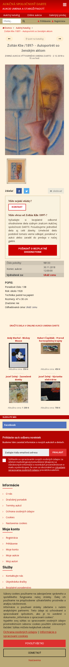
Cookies (10, 517)
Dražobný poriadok (16, 499)
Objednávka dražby (16, 581)
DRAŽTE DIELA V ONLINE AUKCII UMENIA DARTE (34, 325)
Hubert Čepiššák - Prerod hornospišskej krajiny (50, 339)
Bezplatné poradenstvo (18, 587)
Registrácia (59, 21)
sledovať (57, 190)
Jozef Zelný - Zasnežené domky (18, 378)
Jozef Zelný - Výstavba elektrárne (50, 378)
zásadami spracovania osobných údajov (36, 469)
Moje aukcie (12, 555)
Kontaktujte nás (14, 575)
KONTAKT (17, 207)
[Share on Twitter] (26, 191)
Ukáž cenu (50, 275)
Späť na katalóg (35, 38)
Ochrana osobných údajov (20, 511)
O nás (9, 493)
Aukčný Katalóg (23, 27)
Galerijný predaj (57, 15)
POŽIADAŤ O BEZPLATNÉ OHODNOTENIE (32, 250)
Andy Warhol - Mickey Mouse (18, 339)
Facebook (10, 425)
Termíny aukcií (13, 505)
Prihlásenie (45, 21)
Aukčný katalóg (11, 15)
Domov (8, 27)
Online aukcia (34, 15)
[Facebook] (19, 191)
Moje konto (12, 549)
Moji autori (12, 561)
